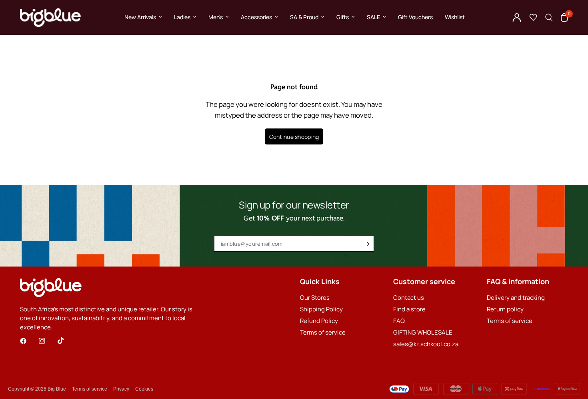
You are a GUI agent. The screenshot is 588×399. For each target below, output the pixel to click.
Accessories (256, 17)
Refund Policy (319, 321)
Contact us (408, 297)
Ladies (182, 17)
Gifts (342, 17)
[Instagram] (47, 341)
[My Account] (516, 17)
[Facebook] (29, 341)
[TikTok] (66, 340)
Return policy (505, 309)
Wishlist (455, 17)
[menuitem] (143, 17)
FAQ (399, 321)
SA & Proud (304, 17)
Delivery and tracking (516, 297)
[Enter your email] (366, 244)
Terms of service (323, 332)
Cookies (144, 389)
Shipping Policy (321, 309)
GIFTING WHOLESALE (422, 332)
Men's (215, 17)
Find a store (409, 309)
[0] (562, 17)
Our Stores (315, 297)
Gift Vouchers (415, 17)
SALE (373, 17)
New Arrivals (140, 17)
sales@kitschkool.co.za (425, 344)
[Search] (549, 17)
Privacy (121, 389)
